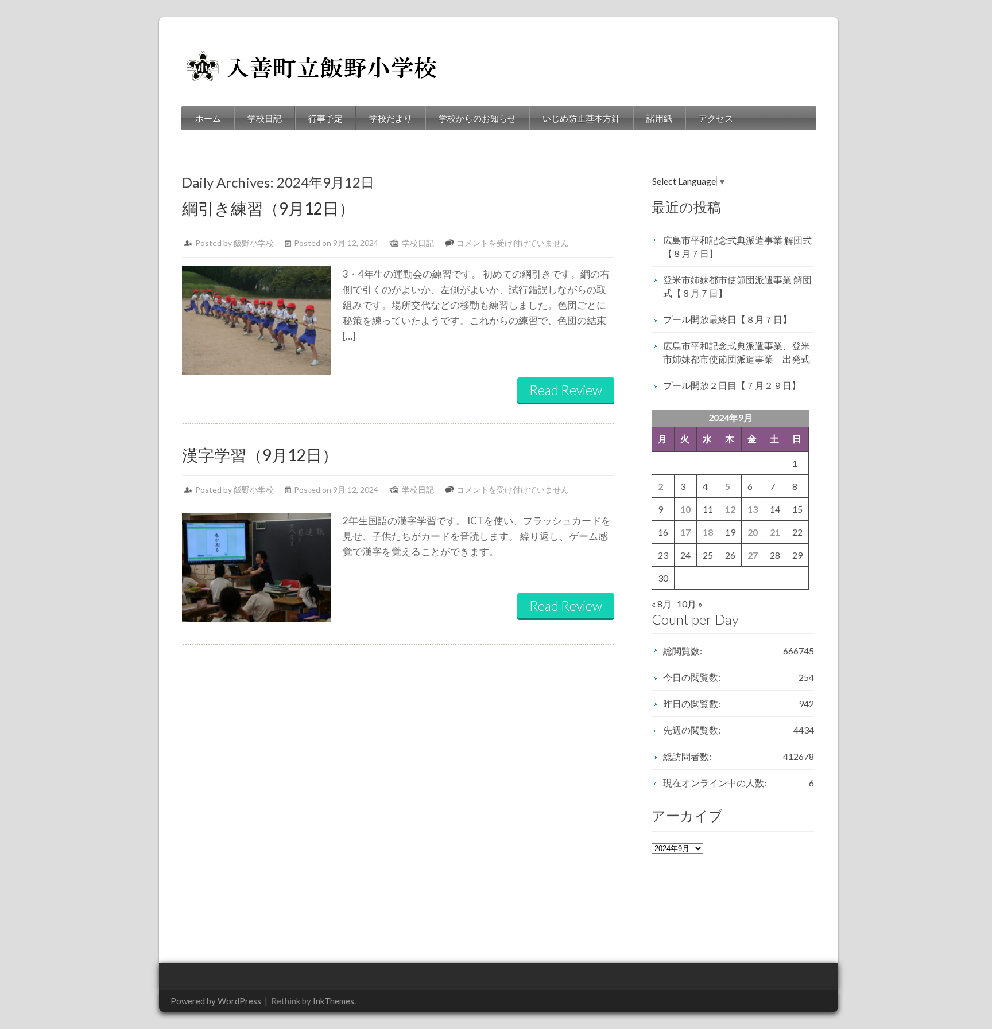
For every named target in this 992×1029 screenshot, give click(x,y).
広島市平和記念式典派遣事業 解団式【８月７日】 (737, 247)
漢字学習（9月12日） (260, 455)
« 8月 (662, 603)
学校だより (390, 118)
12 (730, 509)
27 (752, 554)
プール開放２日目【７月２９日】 (732, 385)
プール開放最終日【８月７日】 (727, 319)
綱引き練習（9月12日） (268, 208)
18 (708, 532)
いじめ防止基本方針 (581, 118)
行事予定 (325, 118)
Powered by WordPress (215, 1001)
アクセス (716, 118)
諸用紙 (659, 118)
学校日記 (264, 118)
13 (752, 509)
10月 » (690, 603)
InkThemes (333, 1001)
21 (775, 532)
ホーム (208, 118)
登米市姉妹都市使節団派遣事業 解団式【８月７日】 (737, 286)
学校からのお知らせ (477, 118)
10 (685, 509)
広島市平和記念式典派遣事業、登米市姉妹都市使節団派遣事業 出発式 (736, 352)
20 (752, 532)
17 (685, 532)
